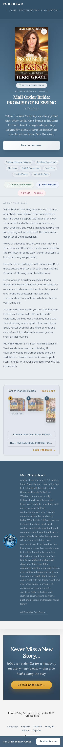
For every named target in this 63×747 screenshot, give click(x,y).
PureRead (13, 4)
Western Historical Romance (18, 162)
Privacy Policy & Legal (19, 713)
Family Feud (50, 168)
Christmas (12, 168)
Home (12, 10)
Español (37, 730)
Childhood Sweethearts (46, 162)
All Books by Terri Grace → (33, 612)
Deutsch (37, 726)
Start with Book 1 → (44, 450)
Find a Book (49, 10)
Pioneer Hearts (26, 391)
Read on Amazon (31, 145)
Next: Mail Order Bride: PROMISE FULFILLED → (32, 443)
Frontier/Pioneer (21, 174)
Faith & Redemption (30, 168)
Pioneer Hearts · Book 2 (31, 91)
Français (49, 726)
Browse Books (29, 10)
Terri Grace (33, 108)
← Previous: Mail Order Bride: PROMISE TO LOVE (32, 434)
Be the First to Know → (31, 684)
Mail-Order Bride (41, 174)
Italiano (26, 730)
